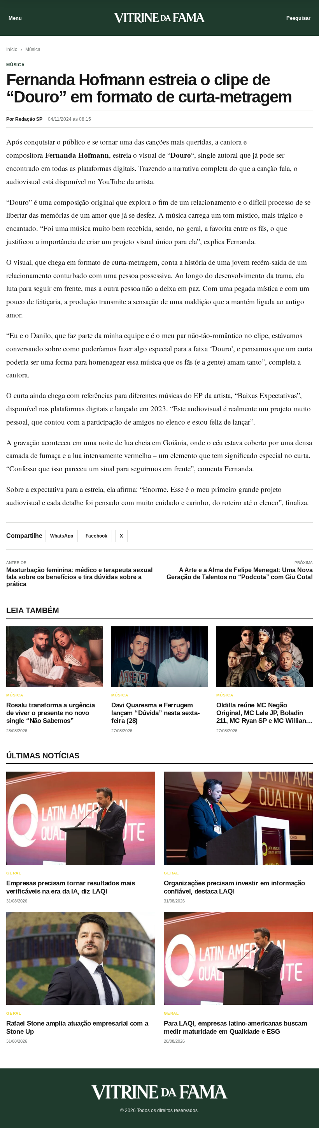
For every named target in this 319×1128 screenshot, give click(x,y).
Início (12, 49)
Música (32, 49)
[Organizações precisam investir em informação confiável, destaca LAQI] (238, 818)
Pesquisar (298, 18)
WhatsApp (61, 536)
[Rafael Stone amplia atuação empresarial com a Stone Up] (80, 958)
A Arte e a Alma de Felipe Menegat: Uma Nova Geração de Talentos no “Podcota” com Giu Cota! (240, 573)
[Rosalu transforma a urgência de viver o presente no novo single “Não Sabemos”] (54, 656)
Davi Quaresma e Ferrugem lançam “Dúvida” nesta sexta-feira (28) (155, 713)
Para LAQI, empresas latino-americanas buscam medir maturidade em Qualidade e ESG (235, 1027)
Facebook (96, 536)
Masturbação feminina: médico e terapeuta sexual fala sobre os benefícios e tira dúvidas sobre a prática (79, 577)
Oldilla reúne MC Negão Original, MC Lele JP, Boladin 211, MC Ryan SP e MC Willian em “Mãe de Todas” (261, 717)
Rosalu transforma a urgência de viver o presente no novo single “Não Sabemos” (50, 713)
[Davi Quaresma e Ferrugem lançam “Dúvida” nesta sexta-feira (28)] (159, 656)
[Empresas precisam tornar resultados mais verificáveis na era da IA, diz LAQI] (80, 818)
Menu (15, 18)
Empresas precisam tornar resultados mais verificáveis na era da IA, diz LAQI (70, 887)
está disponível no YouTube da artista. (98, 181)
